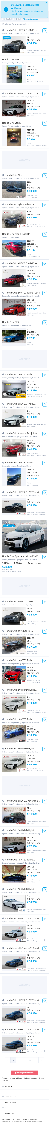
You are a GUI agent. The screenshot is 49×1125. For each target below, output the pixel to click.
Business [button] (8, 1108)
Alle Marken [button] (9, 1087)
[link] (7, 1060)
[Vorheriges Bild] (4, 536)
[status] (24, 9)
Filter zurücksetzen (30, 19)
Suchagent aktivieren (26, 1072)
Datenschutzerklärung (29, 1119)
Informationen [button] (10, 1102)
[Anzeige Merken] (44, 30)
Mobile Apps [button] (9, 1113)
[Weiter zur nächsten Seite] (41, 1060)
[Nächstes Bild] (44, 536)
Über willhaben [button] (10, 1097)
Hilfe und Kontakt (8, 1119)
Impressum (6, 1122)
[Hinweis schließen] (46, 2)
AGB (18, 1119)
